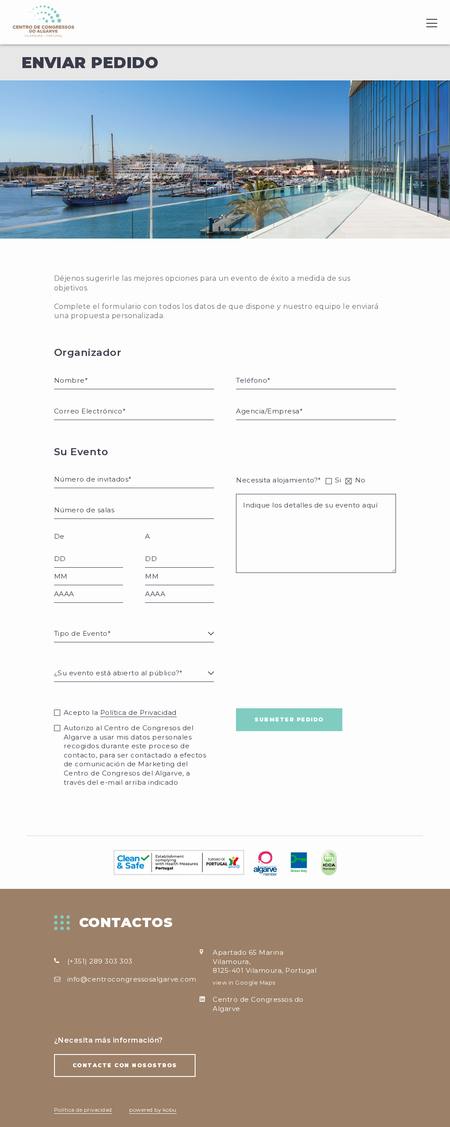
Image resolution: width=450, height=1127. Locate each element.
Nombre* (66, 370)
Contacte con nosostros (125, 1065)
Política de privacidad (83, 1109)
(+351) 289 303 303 (100, 961)
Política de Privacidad (138, 712)
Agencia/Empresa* (261, 401)
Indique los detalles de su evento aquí (285, 492)
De (59, 536)
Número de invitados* (83, 469)
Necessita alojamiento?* (278, 480)
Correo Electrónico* (80, 401)
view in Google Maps (244, 982)
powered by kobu (153, 1109)
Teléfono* (248, 370)
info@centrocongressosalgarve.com (131, 979)
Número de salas (76, 500)
